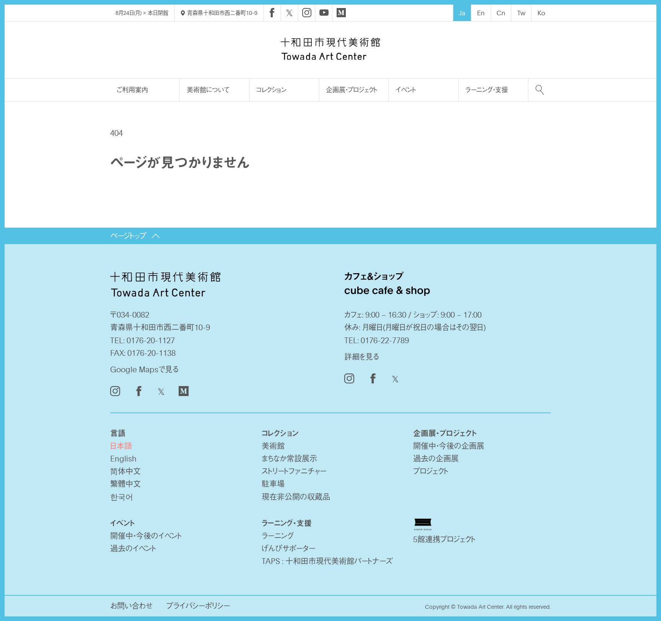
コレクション (271, 89)
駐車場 (273, 483)
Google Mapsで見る (144, 369)
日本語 (121, 445)
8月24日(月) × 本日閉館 (142, 12)
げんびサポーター (288, 548)
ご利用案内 (132, 89)
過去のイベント (133, 548)
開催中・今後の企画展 (448, 445)
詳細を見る (361, 356)
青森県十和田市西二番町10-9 (221, 12)
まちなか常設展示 (289, 458)
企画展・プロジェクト (352, 89)
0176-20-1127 (151, 340)
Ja (462, 12)
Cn (501, 12)
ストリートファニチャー (294, 471)
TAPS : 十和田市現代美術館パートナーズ (327, 561)
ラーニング (277, 535)
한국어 (121, 496)
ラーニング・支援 (487, 89)
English (123, 458)
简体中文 (125, 471)
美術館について (208, 89)
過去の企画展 (436, 458)
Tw (521, 12)
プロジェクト (430, 471)
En (481, 12)
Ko (541, 12)
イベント (406, 89)
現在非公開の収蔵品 (296, 496)
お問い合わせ (131, 605)
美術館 (273, 445)
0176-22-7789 (385, 340)
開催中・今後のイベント (146, 535)
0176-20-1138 (151, 352)
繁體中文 (125, 483)
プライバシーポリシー (198, 605)
